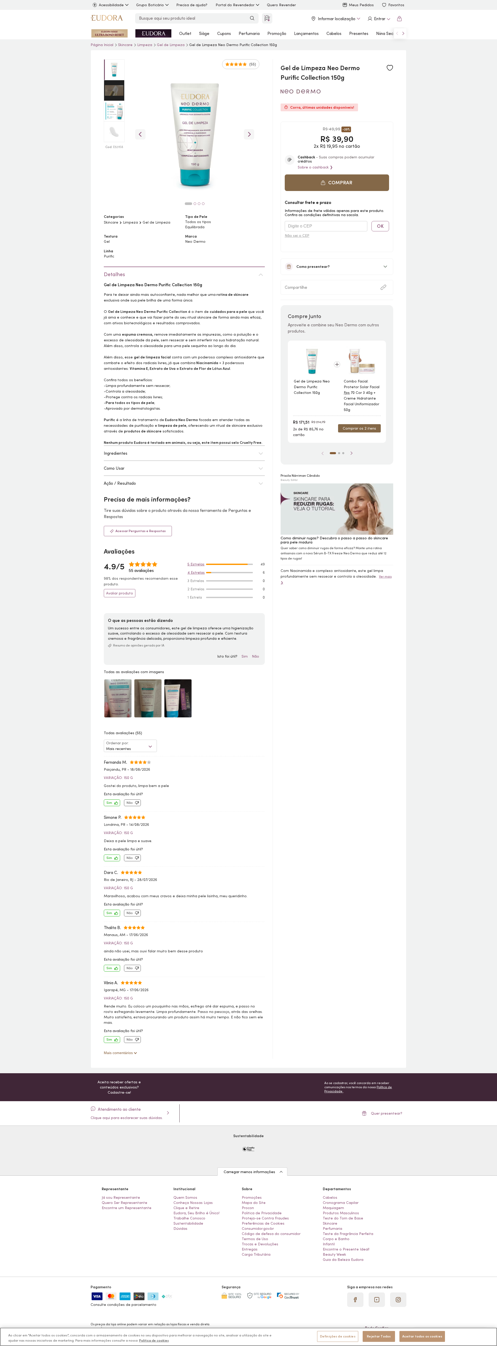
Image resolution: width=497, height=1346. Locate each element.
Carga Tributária (256, 1254)
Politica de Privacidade (262, 1213)
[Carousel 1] (188, 203)
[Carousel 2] (195, 203)
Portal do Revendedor (235, 5)
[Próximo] (351, 453)
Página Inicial (102, 44)
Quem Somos (185, 1197)
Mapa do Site (254, 1202)
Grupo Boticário (150, 5)
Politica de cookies (154, 1340)
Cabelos (333, 33)
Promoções (252, 1197)
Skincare (111, 222)
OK (380, 226)
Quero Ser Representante (124, 1202)
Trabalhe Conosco (189, 1218)
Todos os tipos (198, 221)
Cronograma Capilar (341, 1202)
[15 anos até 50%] (153, 33)
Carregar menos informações (249, 1172)
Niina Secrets (388, 33)
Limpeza (145, 44)
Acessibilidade (111, 5)
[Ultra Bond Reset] (109, 33)
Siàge (204, 33)
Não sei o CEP (297, 235)
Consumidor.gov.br (258, 1228)
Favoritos (396, 5)
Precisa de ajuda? (191, 5)
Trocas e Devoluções (260, 1244)
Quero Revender (281, 5)
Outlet (185, 33)
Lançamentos (306, 33)
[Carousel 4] (203, 203)
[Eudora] (107, 18)
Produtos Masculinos (341, 1213)
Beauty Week (334, 1254)
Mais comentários (119, 1053)
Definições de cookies (337, 1336)
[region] (248, 1337)
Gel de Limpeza (171, 44)
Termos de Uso (255, 1239)
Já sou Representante (121, 1197)
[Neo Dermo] (301, 91)
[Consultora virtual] (267, 18)
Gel (107, 241)
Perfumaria (249, 33)
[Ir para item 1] (333, 453)
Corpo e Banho (336, 1239)
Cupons (224, 33)
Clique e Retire (186, 1207)
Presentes (358, 33)
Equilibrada (194, 227)
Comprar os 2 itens (359, 428)
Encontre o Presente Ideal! (346, 1249)
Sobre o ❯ (315, 167)
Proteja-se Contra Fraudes (265, 1218)
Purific (109, 256)
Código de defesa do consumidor (271, 1233)
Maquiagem (333, 1207)
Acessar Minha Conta (379, 18)
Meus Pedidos (361, 5)
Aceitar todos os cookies (422, 1336)
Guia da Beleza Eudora (343, 1259)
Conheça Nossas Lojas (193, 1202)
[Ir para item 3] (343, 453)
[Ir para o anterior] (397, 33)
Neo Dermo (195, 241)
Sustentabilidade (188, 1223)
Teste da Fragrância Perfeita (348, 1233)
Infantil (329, 1244)
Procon (248, 1207)
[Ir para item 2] (339, 453)
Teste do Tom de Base (343, 1218)
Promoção (276, 33)
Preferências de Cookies (263, 1223)
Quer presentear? (386, 1113)
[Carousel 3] (199, 203)
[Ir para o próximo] (403, 33)
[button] (389, 68)
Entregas (250, 1249)
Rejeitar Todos (379, 1336)
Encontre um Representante (126, 1207)
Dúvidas (180, 1228)
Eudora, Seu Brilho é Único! (196, 1213)
